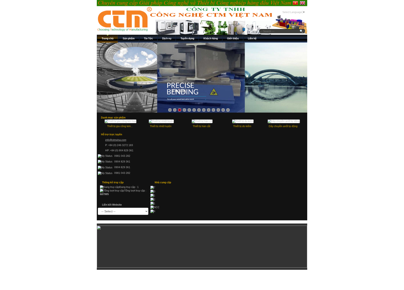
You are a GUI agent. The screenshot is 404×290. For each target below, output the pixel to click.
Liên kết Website (112, 204)
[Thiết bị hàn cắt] (202, 121)
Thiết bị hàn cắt (201, 126)
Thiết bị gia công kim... (120, 126)
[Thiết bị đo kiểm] (243, 121)
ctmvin (115, 139)
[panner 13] (202, 78)
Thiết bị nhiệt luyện (160, 126)
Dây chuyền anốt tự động (283, 126)
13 (228, 110)
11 (218, 110)
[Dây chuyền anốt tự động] (284, 121)
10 (213, 110)
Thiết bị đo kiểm (242, 126)
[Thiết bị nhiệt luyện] (161, 121)
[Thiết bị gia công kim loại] (120, 121)
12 (223, 110)
